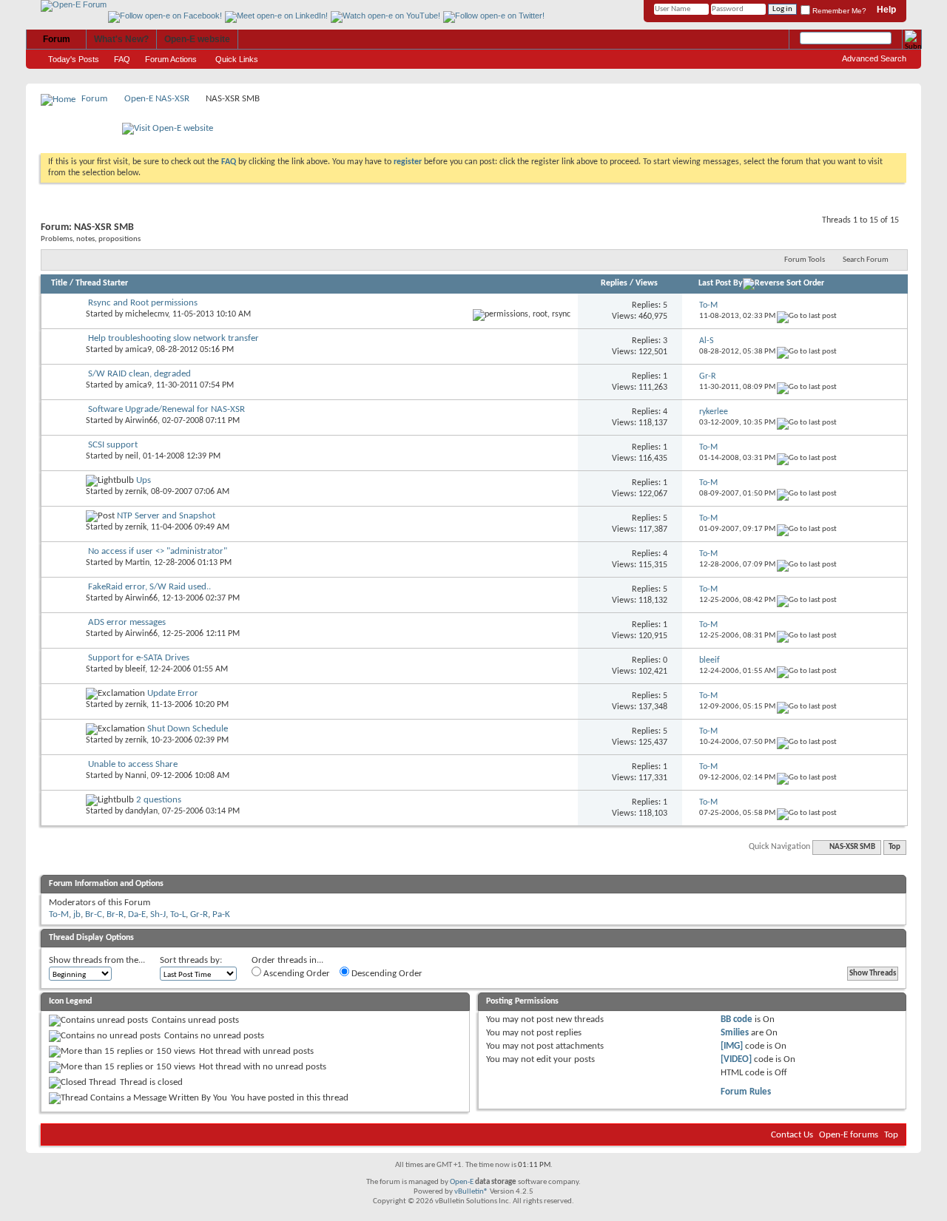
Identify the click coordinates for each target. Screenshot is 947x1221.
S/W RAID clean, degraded (139, 374)
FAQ (122, 59)
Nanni (135, 775)
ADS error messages (127, 622)
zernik (135, 491)
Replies (614, 283)
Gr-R (199, 914)
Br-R (115, 914)
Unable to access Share (133, 764)
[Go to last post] (807, 316)
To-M (59, 914)
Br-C (93, 914)
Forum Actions (171, 59)
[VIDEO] (736, 1059)
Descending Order (385, 973)
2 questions (158, 800)
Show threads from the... (97, 960)
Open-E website (197, 39)
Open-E (462, 1182)
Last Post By (720, 283)
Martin (137, 562)
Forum (56, 39)
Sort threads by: (191, 960)
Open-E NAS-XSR (156, 99)
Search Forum (866, 260)
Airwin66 (141, 420)
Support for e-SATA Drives (138, 658)
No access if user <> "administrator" (157, 551)
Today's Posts (73, 59)
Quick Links (236, 59)
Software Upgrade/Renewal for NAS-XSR (166, 409)
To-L (178, 914)
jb (77, 914)
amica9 (138, 349)
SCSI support (113, 445)
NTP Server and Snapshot (166, 516)
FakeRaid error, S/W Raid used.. (149, 587)
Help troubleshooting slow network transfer (173, 338)
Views (647, 283)
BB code (736, 1019)
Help (886, 9)
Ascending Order (295, 973)
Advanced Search (874, 58)
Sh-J (158, 914)
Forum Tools (804, 260)
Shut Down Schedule (187, 729)
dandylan (141, 811)
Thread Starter (101, 283)
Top (894, 847)
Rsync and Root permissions (143, 303)
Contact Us (792, 1135)
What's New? (121, 39)
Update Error (172, 693)
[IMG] (732, 1046)
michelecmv (146, 314)
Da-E (137, 914)
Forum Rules (746, 1092)
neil (131, 456)
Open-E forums (848, 1135)
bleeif (135, 669)
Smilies (735, 1033)
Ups (143, 480)
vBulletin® (471, 1192)
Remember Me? (838, 11)
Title (59, 283)
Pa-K (221, 914)
